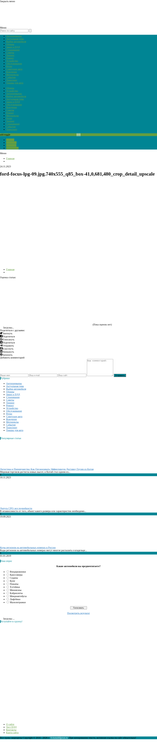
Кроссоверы (16, 574)
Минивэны (15, 590)
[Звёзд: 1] (23, 290)
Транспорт (11, 80)
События (10, 77)
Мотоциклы (12, 74)
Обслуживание (14, 63)
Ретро (9, 66)
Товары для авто (14, 83)
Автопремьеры (14, 36)
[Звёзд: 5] (69, 313)
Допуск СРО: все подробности (16, 508)
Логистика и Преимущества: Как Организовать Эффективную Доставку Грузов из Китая (47, 469)
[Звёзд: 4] (23, 313)
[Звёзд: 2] (69, 290)
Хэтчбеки (15, 587)
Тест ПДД (11, 142)
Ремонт (10, 58)
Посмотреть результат (78, 613)
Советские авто (14, 69)
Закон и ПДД (13, 47)
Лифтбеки (15, 599)
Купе (12, 581)
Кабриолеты (16, 593)
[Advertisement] (23, 671)
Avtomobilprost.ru (59, 737)
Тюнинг (10, 55)
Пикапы (14, 584)
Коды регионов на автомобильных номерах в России (28, 547)
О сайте (10, 140)
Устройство (12, 61)
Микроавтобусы (18, 596)
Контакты (11, 145)
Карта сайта (12, 148)
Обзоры (10, 44)
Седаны (14, 578)
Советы (10, 52)
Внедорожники (18, 571)
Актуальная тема (15, 38)
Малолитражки (18, 602)
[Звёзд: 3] (115, 290)
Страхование (13, 50)
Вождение (11, 72)
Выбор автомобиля (16, 41)
